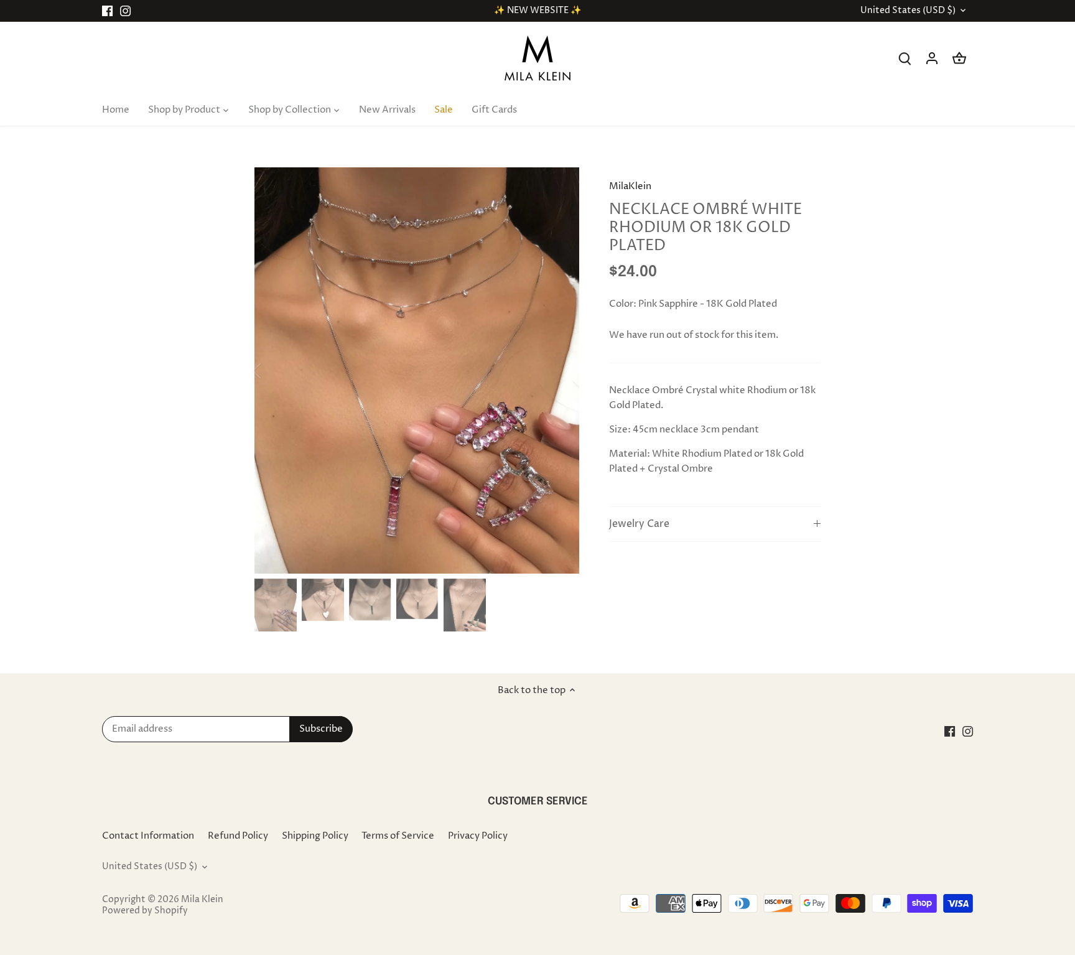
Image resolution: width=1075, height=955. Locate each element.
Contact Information (148, 835)
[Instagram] (125, 10)
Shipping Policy (315, 835)
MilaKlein (630, 186)
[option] (416, 370)
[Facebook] (107, 10)
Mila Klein (202, 899)
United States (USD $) (908, 11)
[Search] (904, 58)
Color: (622, 303)
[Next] (560, 370)
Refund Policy (238, 835)
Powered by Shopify (145, 910)
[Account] (932, 58)
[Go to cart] (959, 58)
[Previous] (273, 370)
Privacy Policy (478, 835)
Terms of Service (397, 835)
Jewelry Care (639, 524)
